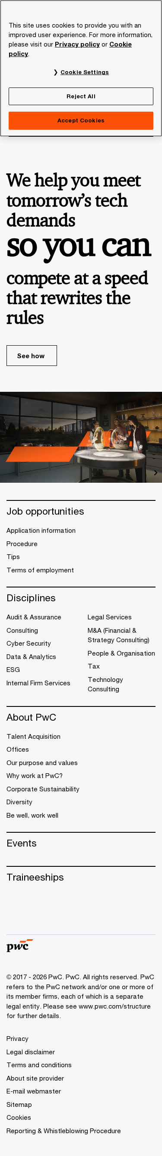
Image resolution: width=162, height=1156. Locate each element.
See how (30, 355)
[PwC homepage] (19, 949)
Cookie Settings (84, 72)
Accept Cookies (81, 120)
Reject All (81, 96)
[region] (81, 68)
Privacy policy (77, 44)
